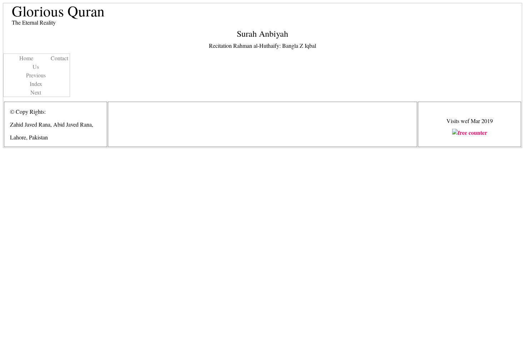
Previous (36, 75)
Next (35, 92)
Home (26, 58)
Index (36, 83)
